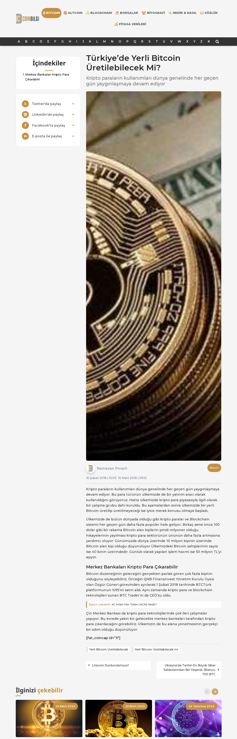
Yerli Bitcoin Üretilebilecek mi (156, 649)
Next (213, 692)
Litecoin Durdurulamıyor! (110, 665)
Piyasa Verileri (132, 24)
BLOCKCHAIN (101, 13)
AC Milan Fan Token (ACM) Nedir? (123, 604)
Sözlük (211, 13)
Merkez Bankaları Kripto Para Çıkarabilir (47, 77)
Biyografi (156, 13)
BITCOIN (53, 13)
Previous (206, 692)
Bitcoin (214, 467)
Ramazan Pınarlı (112, 468)
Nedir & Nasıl (185, 13)
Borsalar (129, 13)
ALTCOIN (75, 13)
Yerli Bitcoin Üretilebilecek (108, 649)
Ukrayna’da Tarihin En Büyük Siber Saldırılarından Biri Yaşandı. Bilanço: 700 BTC (189, 670)
